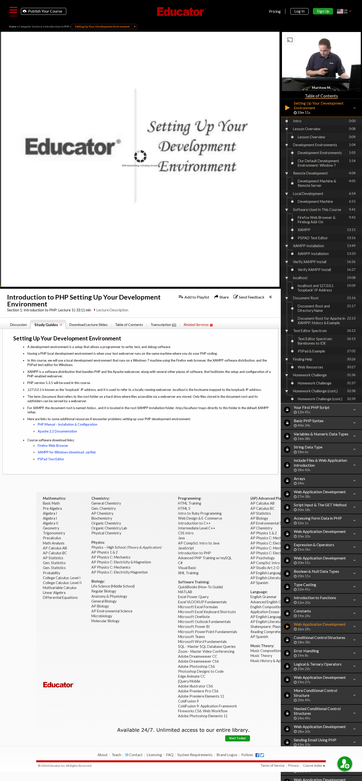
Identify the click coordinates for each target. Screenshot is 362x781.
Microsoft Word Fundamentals (202, 641)
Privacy (293, 765)
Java (181, 538)
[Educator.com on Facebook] (257, 755)
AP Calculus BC (55, 553)
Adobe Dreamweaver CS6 (198, 661)
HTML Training (190, 503)
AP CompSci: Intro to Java (198, 543)
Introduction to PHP (57, 26)
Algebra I (50, 513)
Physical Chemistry (106, 533)
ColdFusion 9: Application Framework (207, 706)
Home (12, 26)
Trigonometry (54, 533)
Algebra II (51, 523)
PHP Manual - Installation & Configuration (67, 424)
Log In (299, 11)
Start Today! (237, 738)
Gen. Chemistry (103, 508)
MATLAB (185, 592)
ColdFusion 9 (188, 701)
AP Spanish (259, 583)
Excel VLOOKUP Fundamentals (202, 602)
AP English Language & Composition (278, 573)
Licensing (154, 754)
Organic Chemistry (106, 523)
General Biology (104, 601)
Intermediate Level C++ (196, 528)
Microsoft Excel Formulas (198, 607)
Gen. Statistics (54, 563)
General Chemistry (106, 503)
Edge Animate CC (191, 676)
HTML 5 (184, 508)
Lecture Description (112, 310)
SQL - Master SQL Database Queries (207, 646)
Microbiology (101, 616)
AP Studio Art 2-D (265, 568)
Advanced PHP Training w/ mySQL (205, 558)
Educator (181, 11)
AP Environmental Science (111, 611)
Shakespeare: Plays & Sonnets (274, 626)
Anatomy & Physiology (109, 596)
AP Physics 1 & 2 (104, 552)
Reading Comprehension (269, 632)
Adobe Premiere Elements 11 (201, 696)
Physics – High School (126, 547)
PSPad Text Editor (51, 459)
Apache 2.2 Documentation (57, 431)
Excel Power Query (193, 597)
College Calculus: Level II (62, 583)
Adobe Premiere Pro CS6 (198, 691)
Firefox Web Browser (53, 445)
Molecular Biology (105, 621)
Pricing (275, 11)
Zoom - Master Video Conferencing (206, 651)
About (103, 754)
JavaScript (186, 548)
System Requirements (195, 754)
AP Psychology (262, 558)
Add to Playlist (196, 297)
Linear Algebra (54, 592)
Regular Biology (103, 591)
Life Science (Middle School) (113, 586)
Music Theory (261, 655)
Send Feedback (251, 297)
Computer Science (30, 26)
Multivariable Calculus (60, 588)
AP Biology (100, 606)
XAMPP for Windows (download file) (67, 452)
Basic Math (52, 503)
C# (180, 563)
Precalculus (52, 538)
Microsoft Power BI (194, 626)
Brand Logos (226, 754)
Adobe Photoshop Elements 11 (203, 716)
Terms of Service (272, 765)
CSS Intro (186, 533)
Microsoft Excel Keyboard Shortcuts (207, 612)
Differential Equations (61, 597)
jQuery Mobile (189, 681)
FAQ (169, 754)
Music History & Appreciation (273, 661)
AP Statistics (53, 558)
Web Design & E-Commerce (200, 518)
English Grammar (263, 597)
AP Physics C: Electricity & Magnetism (121, 562)
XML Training (188, 573)
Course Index (312, 765)
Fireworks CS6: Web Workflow (203, 711)
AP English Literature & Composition (279, 578)
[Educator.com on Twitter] (262, 755)
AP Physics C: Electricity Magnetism (119, 572)
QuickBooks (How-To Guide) (201, 587)
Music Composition (265, 651)
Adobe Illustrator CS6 (195, 686)
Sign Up (323, 11)
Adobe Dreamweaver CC (197, 656)
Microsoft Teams (191, 637)
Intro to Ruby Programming (200, 513)
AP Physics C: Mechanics (111, 557)
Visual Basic (187, 568)
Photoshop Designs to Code (201, 671)
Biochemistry (102, 518)
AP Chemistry (102, 513)
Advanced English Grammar (271, 602)
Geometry (51, 528)
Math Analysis (54, 543)
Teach (116, 754)
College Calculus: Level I (62, 578)
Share (224, 297)
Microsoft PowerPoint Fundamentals (207, 632)
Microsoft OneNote (194, 617)
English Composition (266, 607)
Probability (52, 573)
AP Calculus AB (55, 548)
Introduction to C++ (194, 523)
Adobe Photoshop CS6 (196, 666)
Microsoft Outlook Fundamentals (204, 622)
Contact (136, 754)
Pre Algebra (52, 508)
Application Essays (265, 612)
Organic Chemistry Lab (109, 528)
